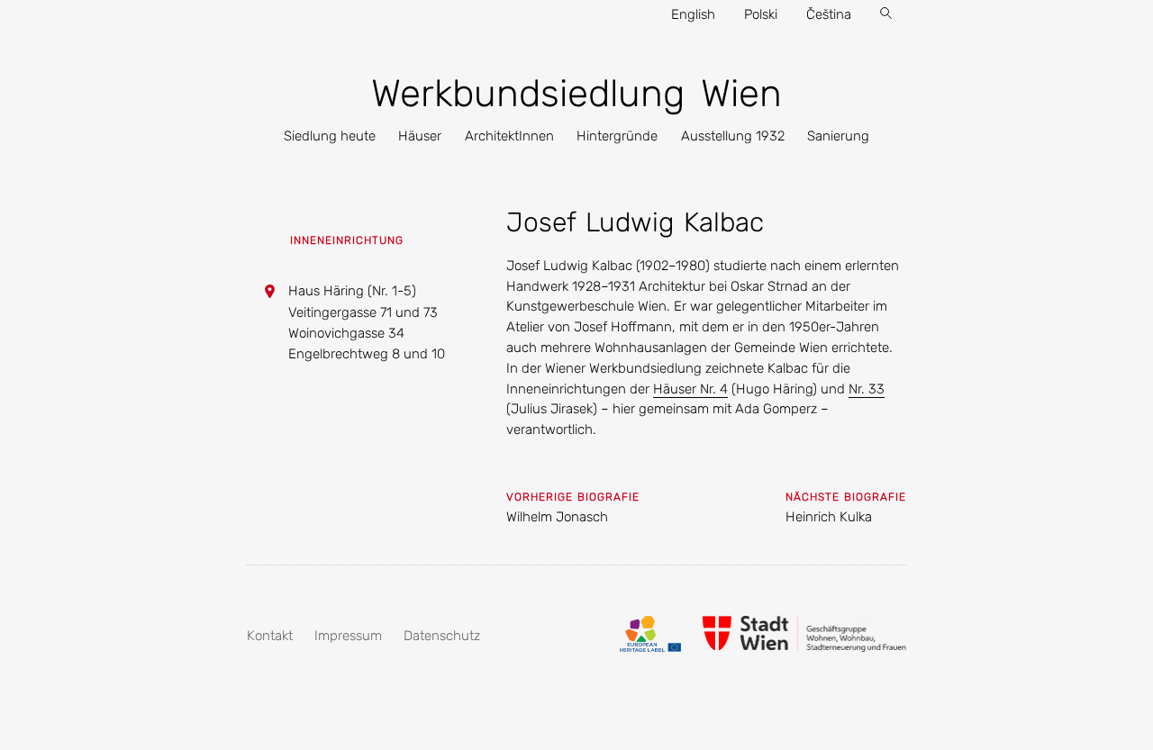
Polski (760, 14)
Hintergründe (617, 136)
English (693, 14)
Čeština (828, 14)
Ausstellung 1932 (733, 136)
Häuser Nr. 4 (690, 389)
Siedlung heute (330, 136)
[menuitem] (329, 136)
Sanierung (838, 136)
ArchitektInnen (509, 136)
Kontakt (270, 636)
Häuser (419, 136)
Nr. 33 (867, 389)
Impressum (348, 636)
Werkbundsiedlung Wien (576, 93)
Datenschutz (442, 636)
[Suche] (886, 15)
